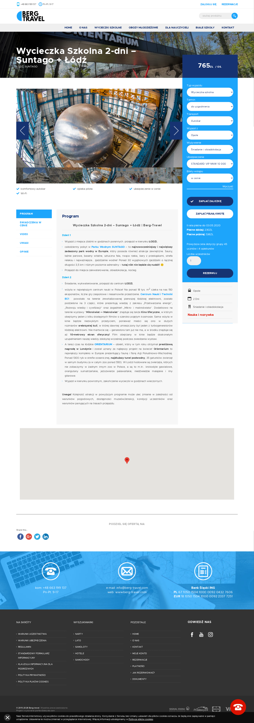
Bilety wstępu (195, 171)
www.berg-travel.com (130, 592)
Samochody (82, 659)
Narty (79, 634)
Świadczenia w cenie (30, 224)
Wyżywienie (194, 142)
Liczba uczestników (198, 254)
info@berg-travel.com (132, 588)
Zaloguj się (208, 4)
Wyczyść (227, 186)
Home (68, 27)
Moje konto (139, 653)
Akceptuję (7, 717)
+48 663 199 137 (28, 4)
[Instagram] (210, 634)
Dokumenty (139, 679)
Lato (78, 640)
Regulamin (24, 646)
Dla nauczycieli (177, 27)
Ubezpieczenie (195, 156)
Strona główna (35, 16)
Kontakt (228, 27)
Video (24, 234)
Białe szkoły (205, 27)
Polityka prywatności (32, 675)
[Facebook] (192, 634)
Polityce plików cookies (141, 719)
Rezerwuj (210, 273)
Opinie (24, 251)
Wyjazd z (192, 128)
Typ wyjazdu (194, 85)
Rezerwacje (230, 4)
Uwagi (24, 242)
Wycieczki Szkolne (108, 27)
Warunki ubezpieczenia (32, 640)
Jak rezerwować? (143, 672)
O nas (83, 27)
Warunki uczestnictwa (32, 634)
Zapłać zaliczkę (210, 201)
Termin (191, 99)
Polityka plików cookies (33, 681)
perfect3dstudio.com (45, 710)
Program (26, 213)
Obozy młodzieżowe (143, 27)
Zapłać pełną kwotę (210, 213)
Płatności (138, 666)
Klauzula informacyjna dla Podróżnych (35, 666)
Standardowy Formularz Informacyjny (33, 655)
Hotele (79, 653)
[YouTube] (201, 634)
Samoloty (81, 646)
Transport (192, 114)
